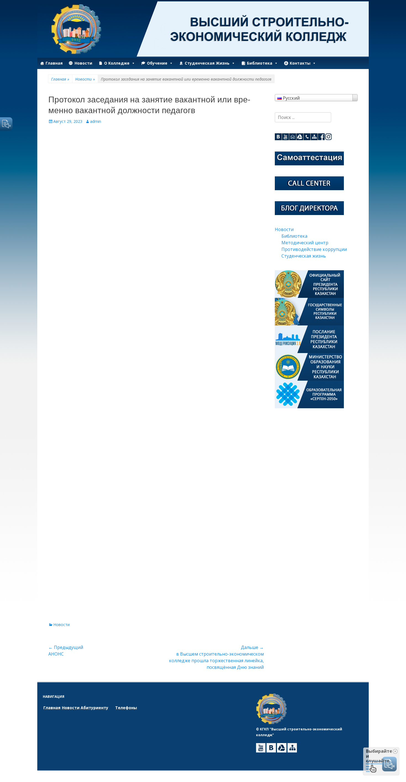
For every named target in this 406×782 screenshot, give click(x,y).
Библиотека (259, 63)
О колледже (117, 63)
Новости (83, 63)
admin (95, 121)
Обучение (157, 63)
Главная (54, 63)
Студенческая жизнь (207, 63)
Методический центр (304, 243)
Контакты (300, 63)
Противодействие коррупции (314, 249)
